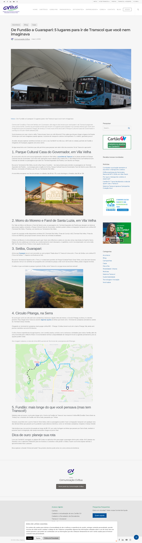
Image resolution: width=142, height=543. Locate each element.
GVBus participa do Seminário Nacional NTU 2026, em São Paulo (115, 173)
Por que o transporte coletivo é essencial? (114, 178)
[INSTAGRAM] (17, 1)
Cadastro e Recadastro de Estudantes (65, 516)
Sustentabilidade (109, 277)
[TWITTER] (4, 1)
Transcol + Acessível (59, 519)
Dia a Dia (106, 266)
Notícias (106, 271)
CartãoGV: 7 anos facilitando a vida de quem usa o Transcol (116, 182)
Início (13, 119)
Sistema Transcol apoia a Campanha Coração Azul (116, 187)
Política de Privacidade (51, 538)
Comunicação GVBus (22, 39)
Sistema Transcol (109, 274)
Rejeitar (38, 538)
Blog (26, 25)
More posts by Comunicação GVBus (71, 486)
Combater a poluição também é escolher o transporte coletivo (115, 168)
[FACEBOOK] (7, 1)
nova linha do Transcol (65, 157)
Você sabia (107, 282)
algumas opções (46, 320)
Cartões (54, 511)
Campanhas (107, 261)
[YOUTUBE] (13, 1)
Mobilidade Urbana (110, 269)
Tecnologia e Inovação (111, 280)
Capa (34, 25)
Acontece (16, 25)
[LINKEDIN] (10, 1)
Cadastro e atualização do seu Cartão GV (66, 513)
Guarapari (22, 253)
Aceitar (30, 538)
